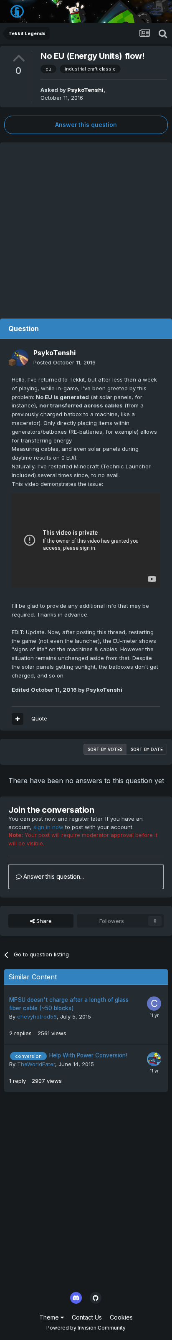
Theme (50, 1317)
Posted (64, 362)
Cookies (121, 1317)
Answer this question (86, 124)
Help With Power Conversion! (88, 1055)
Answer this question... (53, 876)
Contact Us (87, 1317)
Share (43, 921)
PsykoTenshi (85, 89)
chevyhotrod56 (37, 1016)
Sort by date (147, 749)
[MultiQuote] (17, 719)
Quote (39, 718)
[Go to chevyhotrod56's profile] (154, 1003)
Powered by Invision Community (86, 1328)
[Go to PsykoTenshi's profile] (20, 357)
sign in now (48, 827)
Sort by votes (105, 749)
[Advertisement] (86, 228)
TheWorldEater (36, 1064)
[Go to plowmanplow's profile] (154, 1059)
